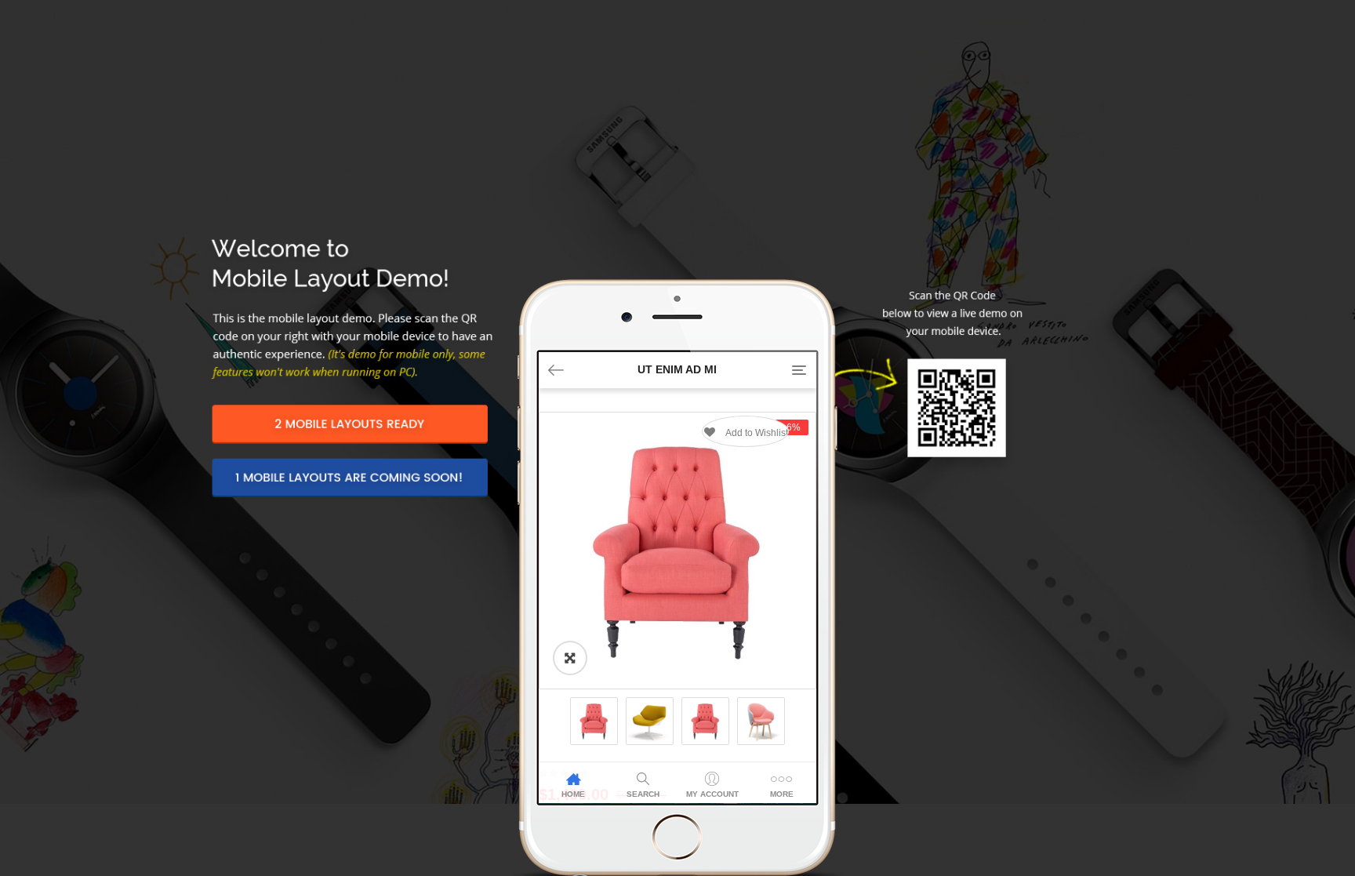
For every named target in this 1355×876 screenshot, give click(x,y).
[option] (677, 551)
